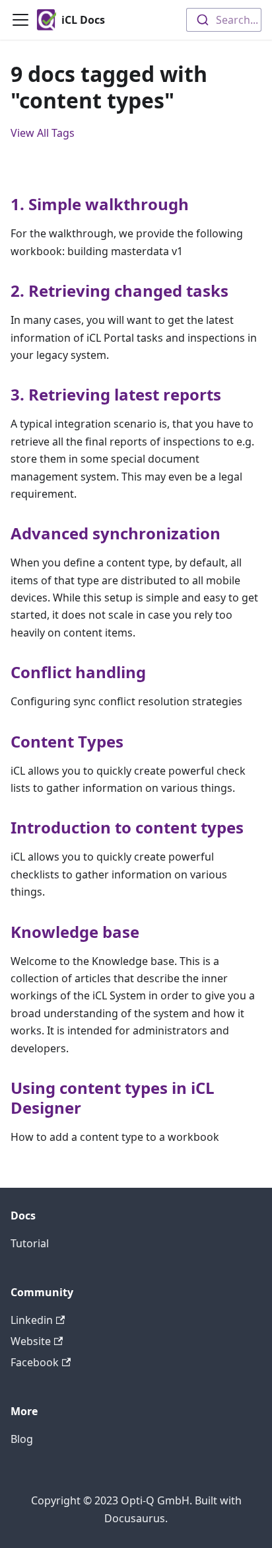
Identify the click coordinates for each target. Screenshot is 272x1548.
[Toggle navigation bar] (20, 20)
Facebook (35, 1362)
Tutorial (30, 1243)
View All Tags (43, 133)
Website (31, 1341)
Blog (22, 1439)
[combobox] (223, 20)
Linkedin (32, 1320)
